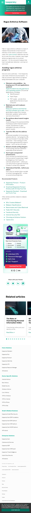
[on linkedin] (18, 283)
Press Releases (4, 490)
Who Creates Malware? (13, 202)
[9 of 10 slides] (22, 339)
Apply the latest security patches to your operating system (17, 89)
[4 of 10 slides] (13, 339)
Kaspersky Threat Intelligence (9, 452)
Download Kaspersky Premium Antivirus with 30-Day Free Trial (16, 188)
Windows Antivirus (6, 389)
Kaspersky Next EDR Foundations (10, 417)
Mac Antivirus (5, 382)
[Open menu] (2, 2)
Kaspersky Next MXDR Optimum (10, 427)
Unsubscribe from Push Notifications (8, 500)
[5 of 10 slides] (15, 339)
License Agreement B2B (6, 469)
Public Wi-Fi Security (12, 210)
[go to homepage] (11, 2)
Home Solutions (7, 348)
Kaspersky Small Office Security (10, 414)
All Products (5, 430)
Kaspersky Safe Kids (7, 361)
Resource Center (5, 487)
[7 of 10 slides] (19, 339)
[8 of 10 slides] (20, 339)
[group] (15, 318)
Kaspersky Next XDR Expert (9, 448)
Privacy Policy (4, 466)
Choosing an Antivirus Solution (16, 217)
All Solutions (5, 370)
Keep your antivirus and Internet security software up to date (16, 109)
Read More (10, 332)
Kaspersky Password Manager (9, 367)
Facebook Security (12, 212)
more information (25, 507)
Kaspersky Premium (7, 357)
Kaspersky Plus (5, 354)
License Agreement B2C (22, 466)
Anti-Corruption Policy (12, 466)
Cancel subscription (15, 469)
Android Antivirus (6, 379)
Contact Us (4, 474)
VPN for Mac (5, 405)
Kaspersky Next (6, 439)
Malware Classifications (13, 205)
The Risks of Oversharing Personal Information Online (15, 321)
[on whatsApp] (23, 283)
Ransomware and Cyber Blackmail (17, 207)
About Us (3, 477)
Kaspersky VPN (5, 364)
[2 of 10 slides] (9, 339)
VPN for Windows (6, 395)
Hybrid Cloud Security (7, 455)
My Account (29, 3)
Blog (3, 484)
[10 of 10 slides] (24, 339)
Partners (3, 480)
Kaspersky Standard (7, 351)
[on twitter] (13, 283)
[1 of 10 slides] (7, 339)
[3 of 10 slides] (11, 339)
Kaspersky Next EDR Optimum (9, 420)
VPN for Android (6, 399)
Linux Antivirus (5, 392)
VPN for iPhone (5, 402)
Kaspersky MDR (6, 445)
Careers (3, 497)
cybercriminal (12, 54)
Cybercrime (10, 220)
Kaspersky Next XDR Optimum (9, 424)
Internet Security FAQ (13, 215)
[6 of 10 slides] (17, 339)
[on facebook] (8, 283)
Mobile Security (6, 386)
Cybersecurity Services (8, 442)
